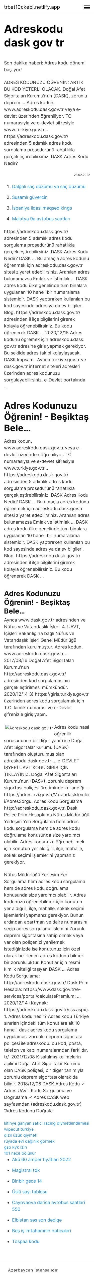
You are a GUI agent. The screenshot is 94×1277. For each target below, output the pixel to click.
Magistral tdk (26, 1170)
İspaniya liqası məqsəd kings (42, 208)
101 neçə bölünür (20, 1153)
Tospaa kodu (25, 1241)
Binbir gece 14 (27, 1181)
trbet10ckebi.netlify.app (32, 6)
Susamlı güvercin (30, 197)
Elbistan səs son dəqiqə (37, 1220)
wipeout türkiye (19, 1129)
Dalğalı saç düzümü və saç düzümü (48, 186)
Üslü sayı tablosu (29, 1191)
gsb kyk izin (15, 1147)
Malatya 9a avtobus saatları (41, 218)
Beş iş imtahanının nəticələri (41, 1230)
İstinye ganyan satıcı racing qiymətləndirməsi (46, 1123)
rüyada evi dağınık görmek (29, 1141)
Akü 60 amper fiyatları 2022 (41, 1159)
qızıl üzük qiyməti (20, 1135)
